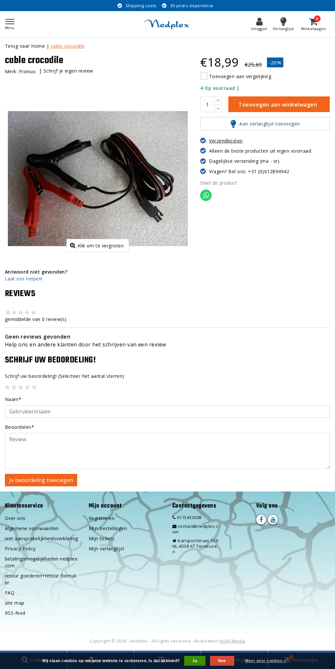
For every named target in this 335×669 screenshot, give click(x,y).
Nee (222, 661)
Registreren (102, 518)
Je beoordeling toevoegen (41, 480)
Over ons (15, 518)
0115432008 (188, 517)
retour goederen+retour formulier (41, 579)
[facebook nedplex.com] (261, 519)
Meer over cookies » (265, 661)
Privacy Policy (20, 548)
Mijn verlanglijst (106, 548)
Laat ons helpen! (24, 279)
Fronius (27, 71)
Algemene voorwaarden (32, 528)
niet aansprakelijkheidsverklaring (41, 538)
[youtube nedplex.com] (273, 519)
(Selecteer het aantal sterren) (64, 376)
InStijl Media (232, 641)
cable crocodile (68, 46)
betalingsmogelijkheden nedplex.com (42, 562)
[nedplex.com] (167, 24)
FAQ (9, 593)
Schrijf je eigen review (68, 71)
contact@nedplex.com (195, 529)
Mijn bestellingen (108, 528)
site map (15, 603)
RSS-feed (15, 613)
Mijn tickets (102, 538)
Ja (194, 661)
